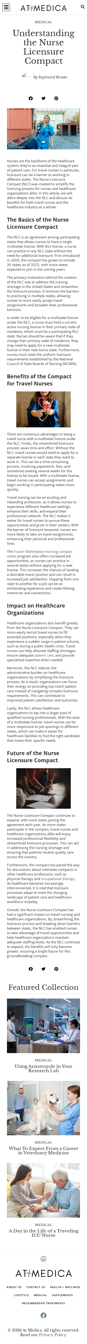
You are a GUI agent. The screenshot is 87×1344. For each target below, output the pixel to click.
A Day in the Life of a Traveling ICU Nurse (43, 1233)
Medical (43, 22)
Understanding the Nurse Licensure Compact (43, 47)
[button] (6, 7)
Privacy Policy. (53, 1334)
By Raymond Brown (50, 77)
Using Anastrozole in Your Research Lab (43, 1068)
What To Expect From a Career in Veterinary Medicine (43, 1151)
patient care (44, 655)
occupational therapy (58, 878)
